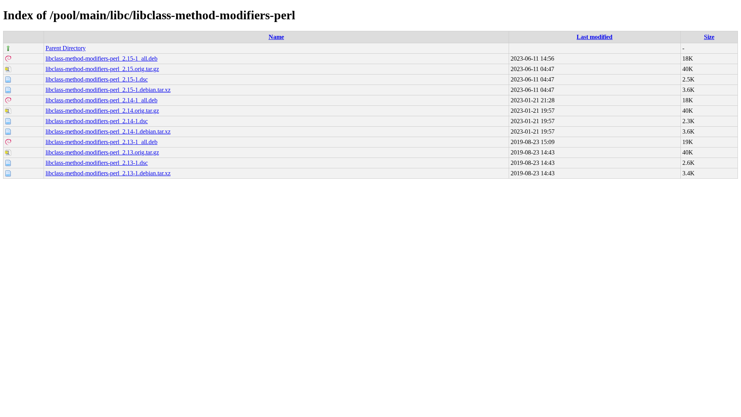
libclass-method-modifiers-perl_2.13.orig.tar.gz (102, 152)
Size (709, 37)
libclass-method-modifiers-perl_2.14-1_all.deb (101, 100)
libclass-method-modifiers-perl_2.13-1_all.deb (101, 142)
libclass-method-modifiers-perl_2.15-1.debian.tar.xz (108, 89)
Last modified (594, 37)
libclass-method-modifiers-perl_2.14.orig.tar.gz (102, 110)
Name (276, 37)
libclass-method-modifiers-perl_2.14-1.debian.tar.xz (108, 131)
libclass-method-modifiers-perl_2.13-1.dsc (97, 162)
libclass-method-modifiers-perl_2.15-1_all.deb (101, 58)
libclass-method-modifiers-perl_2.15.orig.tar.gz (102, 69)
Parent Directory (66, 48)
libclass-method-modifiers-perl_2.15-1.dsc (97, 79)
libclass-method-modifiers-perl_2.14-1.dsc (97, 121)
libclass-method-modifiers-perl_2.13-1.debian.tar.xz (108, 173)
